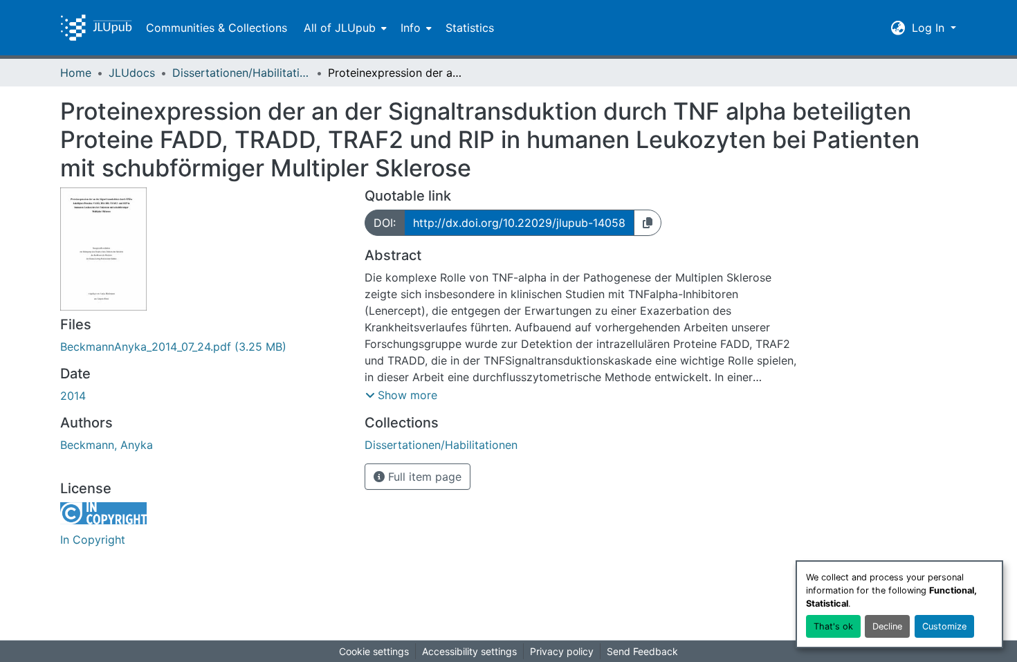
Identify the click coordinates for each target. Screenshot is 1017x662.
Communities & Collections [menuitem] (216, 28)
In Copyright (92, 539)
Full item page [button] (423, 477)
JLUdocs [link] (132, 73)
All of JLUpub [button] (340, 28)
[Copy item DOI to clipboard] (647, 223)
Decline (887, 626)
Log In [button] (930, 28)
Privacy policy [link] (562, 651)
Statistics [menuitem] (470, 28)
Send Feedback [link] (642, 651)
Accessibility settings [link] (469, 651)
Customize (944, 626)
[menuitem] (344, 27)
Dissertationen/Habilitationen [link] (241, 73)
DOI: (385, 223)
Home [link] (75, 73)
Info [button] (411, 28)
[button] (96, 28)
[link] (204, 346)
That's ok (833, 626)
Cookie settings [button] (374, 651)
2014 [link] (73, 396)
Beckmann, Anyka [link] (106, 445)
